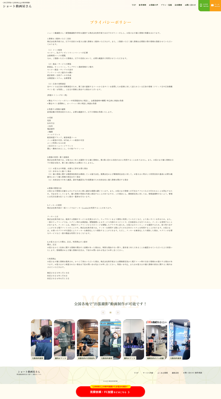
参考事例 (142, 4)
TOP (134, 4)
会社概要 (178, 4)
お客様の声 (153, 4)
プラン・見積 (166, 4)
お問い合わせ (190, 4)
